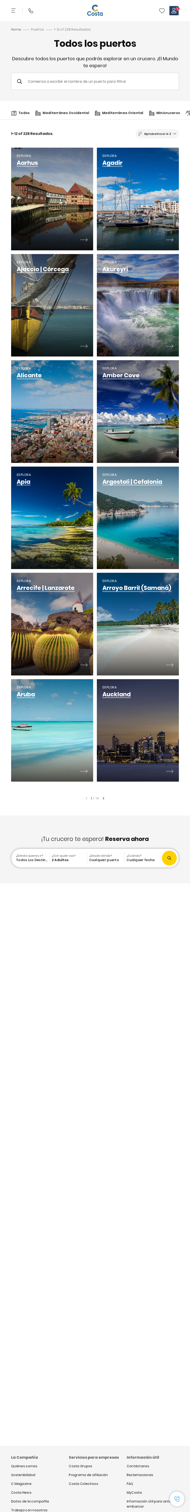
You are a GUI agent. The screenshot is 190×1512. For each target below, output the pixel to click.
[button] (161, 10)
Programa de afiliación (88, 1475)
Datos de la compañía (30, 1501)
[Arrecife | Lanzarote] (84, 665)
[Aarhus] (84, 240)
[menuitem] (31, 858)
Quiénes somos (24, 1466)
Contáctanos (138, 1466)
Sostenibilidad (23, 1475)
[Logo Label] (95, 11)
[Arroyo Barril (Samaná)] (169, 665)
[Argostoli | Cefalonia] (169, 559)
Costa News (21, 1492)
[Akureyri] (169, 346)
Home (16, 29)
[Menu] (14, 10)
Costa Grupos (80, 1466)
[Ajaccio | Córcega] (84, 346)
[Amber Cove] (169, 453)
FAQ (130, 1483)
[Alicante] (84, 453)
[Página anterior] (86, 798)
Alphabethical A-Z (157, 134)
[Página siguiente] (104, 798)
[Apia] (84, 559)
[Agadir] (169, 240)
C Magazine (21, 1483)
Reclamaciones (140, 1475)
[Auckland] (169, 771)
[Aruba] (84, 771)
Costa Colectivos (83, 1483)
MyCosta (134, 1492)
